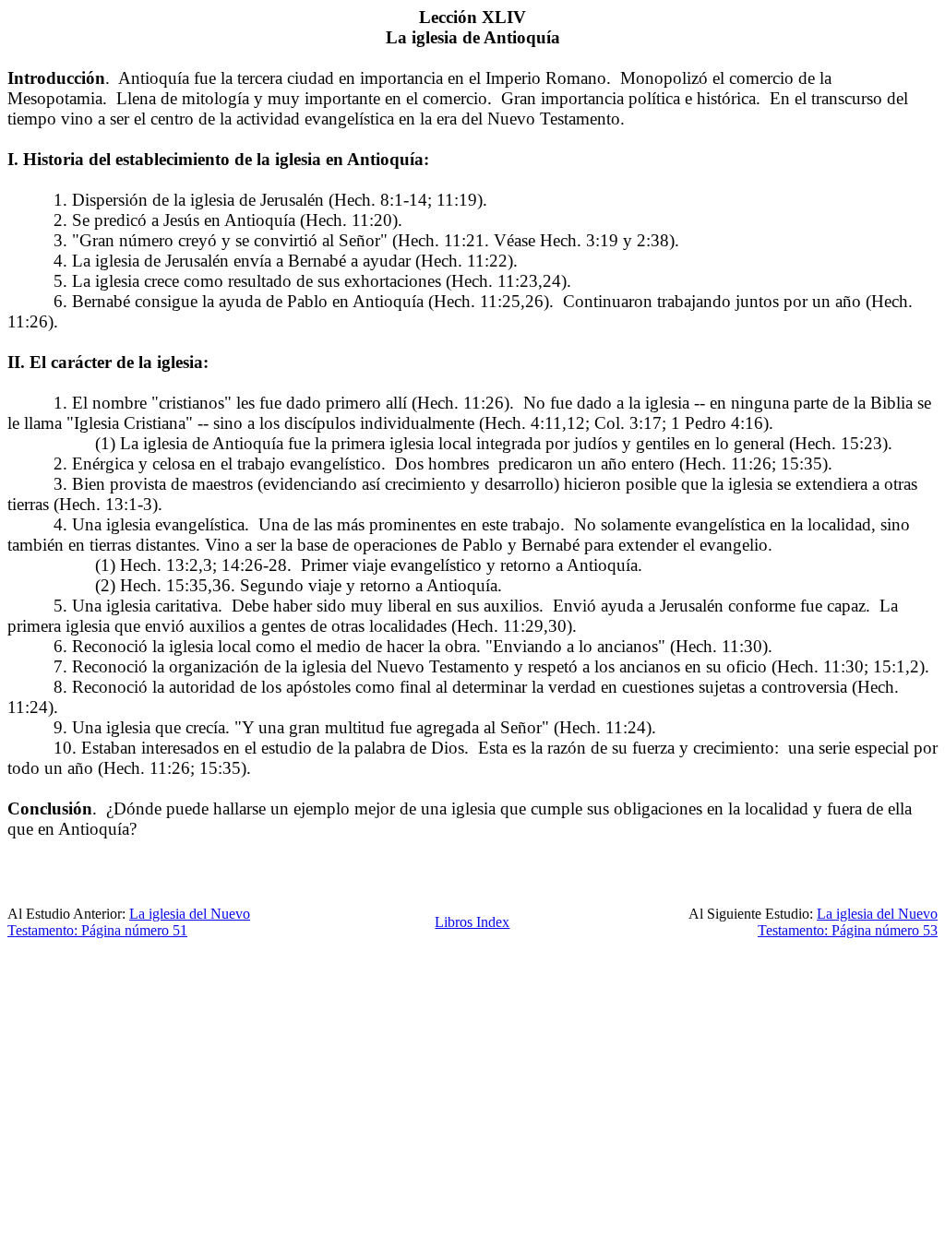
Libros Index (472, 922)
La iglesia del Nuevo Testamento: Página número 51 (128, 922)
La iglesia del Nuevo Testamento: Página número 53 (848, 922)
